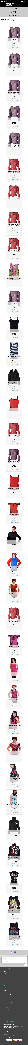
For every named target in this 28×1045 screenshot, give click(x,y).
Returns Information (8, 996)
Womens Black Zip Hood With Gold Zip (14, 383)
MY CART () (24, 1)
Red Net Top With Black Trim (14, 435)
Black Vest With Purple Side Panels (14, 330)
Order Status (14, 12)
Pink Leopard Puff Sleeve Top (14, 725)
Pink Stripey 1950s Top (14, 646)
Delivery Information (8, 992)
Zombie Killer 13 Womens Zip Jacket (14, 858)
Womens (5, 973)
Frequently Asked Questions (9, 994)
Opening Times (7, 999)
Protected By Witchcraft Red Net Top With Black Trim (14, 172)
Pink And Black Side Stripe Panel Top (14, 779)
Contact (5, 988)
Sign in (9, 15)
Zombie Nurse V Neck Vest (14, 910)
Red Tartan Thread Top (14, 593)
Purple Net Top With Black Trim (14, 462)
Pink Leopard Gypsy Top (14, 752)
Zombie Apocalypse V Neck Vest (14, 937)
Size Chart (6, 990)
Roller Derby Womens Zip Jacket (14, 832)
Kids (4, 975)
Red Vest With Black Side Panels (14, 409)
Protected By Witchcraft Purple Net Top (14, 40)
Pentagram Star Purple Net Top (14, 93)
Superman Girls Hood (14, 567)
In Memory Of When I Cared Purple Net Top (14, 146)
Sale (4, 982)
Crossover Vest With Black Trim (14, 489)
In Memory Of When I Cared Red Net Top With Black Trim (14, 620)
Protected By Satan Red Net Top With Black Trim (14, 198)
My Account (14, 9)
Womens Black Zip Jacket (14, 541)
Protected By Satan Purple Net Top (14, 66)
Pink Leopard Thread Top (14, 699)
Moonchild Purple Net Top (14, 118)
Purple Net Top (14, 303)
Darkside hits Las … (7, 1031)
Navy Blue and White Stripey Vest (14, 357)
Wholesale (14, 11)
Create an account (16, 15)
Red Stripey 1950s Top (14, 514)
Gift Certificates (14, 14)
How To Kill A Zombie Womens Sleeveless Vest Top (14, 884)
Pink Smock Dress (14, 672)
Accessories (6, 977)
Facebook (15, 952)
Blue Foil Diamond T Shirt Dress (14, 804)
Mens (5, 971)
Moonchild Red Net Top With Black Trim (14, 251)
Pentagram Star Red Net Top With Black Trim (14, 225)
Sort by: (13, 20)
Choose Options (14, 47)
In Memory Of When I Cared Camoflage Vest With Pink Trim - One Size (14, 278)
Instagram (12, 952)
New (4, 979)
